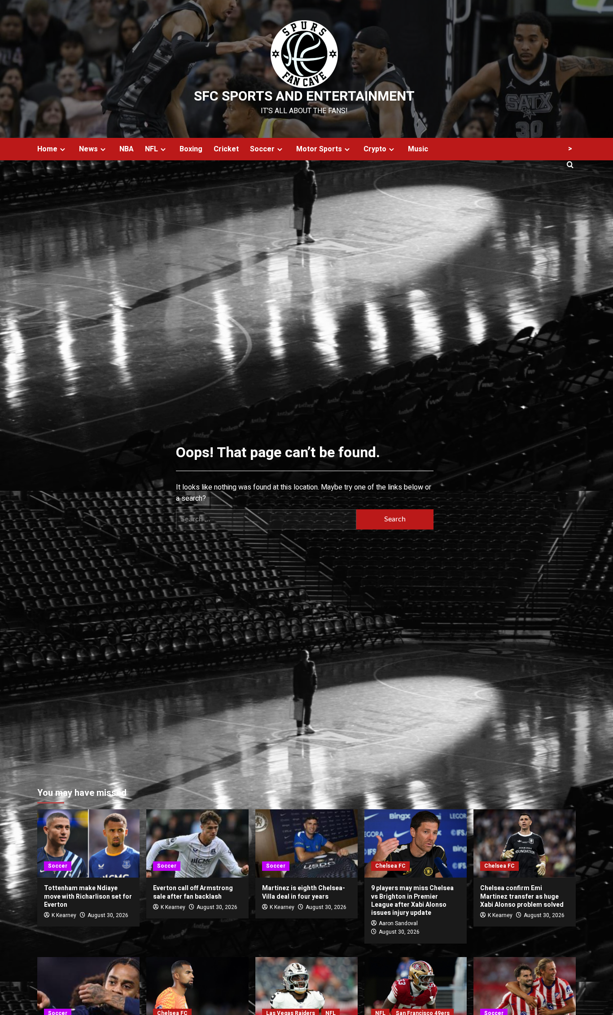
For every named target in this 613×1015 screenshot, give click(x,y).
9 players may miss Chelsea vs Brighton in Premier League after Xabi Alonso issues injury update (412, 900)
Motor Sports (319, 149)
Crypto (374, 149)
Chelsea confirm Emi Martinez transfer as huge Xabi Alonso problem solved (522, 896)
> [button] (570, 148)
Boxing (191, 149)
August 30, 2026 (108, 915)
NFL (151, 149)
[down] (62, 149)
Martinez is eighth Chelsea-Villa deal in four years (303, 892)
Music (418, 149)
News (88, 149)
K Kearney (64, 915)
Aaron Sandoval (398, 923)
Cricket (226, 149)
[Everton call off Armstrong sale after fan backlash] (197, 843)
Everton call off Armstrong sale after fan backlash (193, 892)
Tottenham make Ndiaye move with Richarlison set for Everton (88, 896)
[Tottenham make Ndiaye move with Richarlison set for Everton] (88, 843)
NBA (126, 149)
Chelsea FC (390, 866)
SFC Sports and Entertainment (304, 96)
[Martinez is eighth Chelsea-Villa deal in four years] (306, 843)
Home (47, 149)
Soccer (262, 149)
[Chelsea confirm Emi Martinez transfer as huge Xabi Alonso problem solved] (524, 843)
